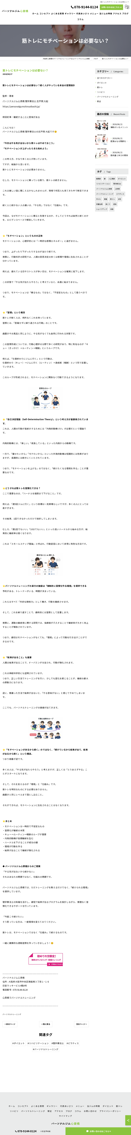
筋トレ (100, 87)
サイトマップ (65, 1116)
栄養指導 (99, 204)
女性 (119, 199)
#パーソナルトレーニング (45, 1049)
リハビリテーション (103, 184)
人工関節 (112, 179)
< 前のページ (10, 1024)
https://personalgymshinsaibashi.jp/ (21, 106)
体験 (111, 209)
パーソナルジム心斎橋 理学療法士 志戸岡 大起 (25, 101)
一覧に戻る (45, 1024)
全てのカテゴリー (105, 78)
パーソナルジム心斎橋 (104, 189)
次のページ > (81, 1024)
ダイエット (102, 82)
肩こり (108, 204)
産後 (114, 204)
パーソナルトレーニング (12, 1014)
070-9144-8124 (20, 989)
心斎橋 (117, 189)
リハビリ (101, 92)
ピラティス (120, 194)
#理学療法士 (58, 1043)
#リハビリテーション (38, 1043)
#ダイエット (18, 1043)
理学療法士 (117, 184)
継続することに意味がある (27, 116)
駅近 (99, 101)
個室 (105, 199)
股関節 (98, 179)
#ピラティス (73, 1043)
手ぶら (98, 199)
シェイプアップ (101, 209)
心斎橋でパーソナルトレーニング (19, 997)
